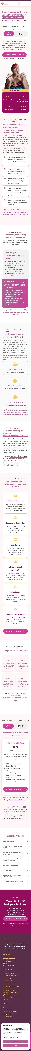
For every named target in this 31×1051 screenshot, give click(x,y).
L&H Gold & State (7, 980)
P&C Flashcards (7, 1014)
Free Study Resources (9, 958)
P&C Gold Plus (7, 995)
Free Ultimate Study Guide (10, 959)
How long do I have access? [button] (11, 865)
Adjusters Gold (7, 1009)
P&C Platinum (6, 994)
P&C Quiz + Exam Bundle (9, 1011)
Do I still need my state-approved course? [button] (12, 846)
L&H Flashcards (7, 1016)
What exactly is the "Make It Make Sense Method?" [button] (12, 876)
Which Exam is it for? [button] (9, 841)
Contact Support (7, 961)
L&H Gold (5, 982)
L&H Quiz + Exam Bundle (9, 1013)
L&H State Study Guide (9, 973)
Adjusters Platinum (8, 1007)
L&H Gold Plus (7, 978)
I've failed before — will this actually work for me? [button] (13, 853)
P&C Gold (5, 999)
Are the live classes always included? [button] (13, 881)
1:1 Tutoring (6, 963)
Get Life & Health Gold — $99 (14, 54)
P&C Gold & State (7, 997)
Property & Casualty (20, 33)
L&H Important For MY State (10, 975)
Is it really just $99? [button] (8, 870)
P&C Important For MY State (10, 992)
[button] (19, 4)
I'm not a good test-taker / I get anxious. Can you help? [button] (12, 859)
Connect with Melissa (8, 965)
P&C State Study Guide (9, 990)
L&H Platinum (6, 977)
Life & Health (9, 33)
